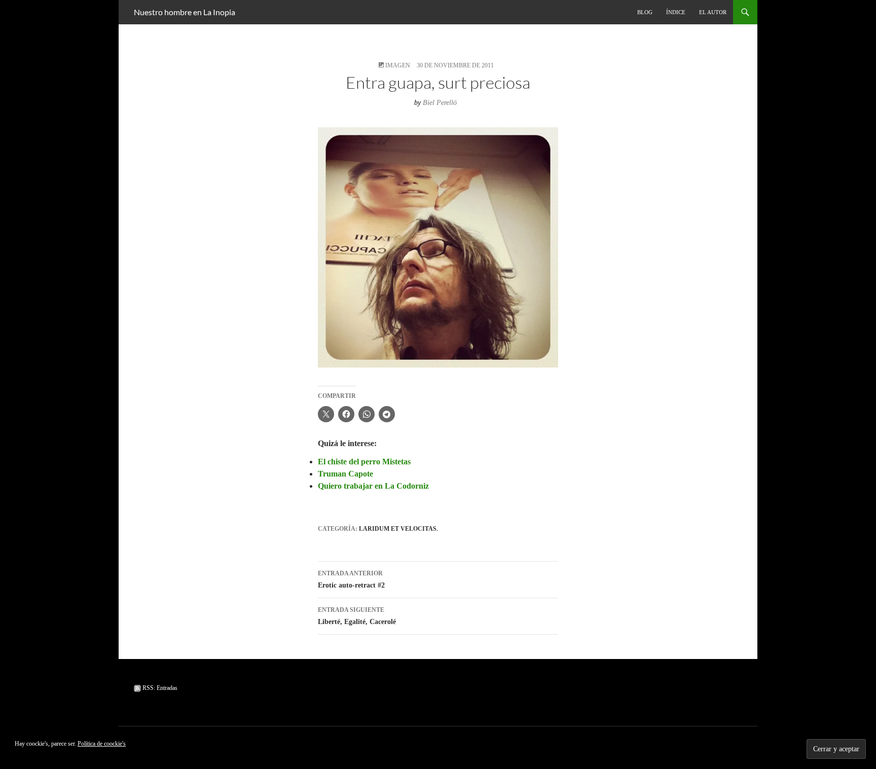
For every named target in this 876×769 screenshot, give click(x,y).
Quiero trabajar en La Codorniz (373, 486)
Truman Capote (345, 473)
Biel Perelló (440, 102)
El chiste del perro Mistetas (364, 461)
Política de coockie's (102, 743)
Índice (675, 12)
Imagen (397, 65)
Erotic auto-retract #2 (351, 579)
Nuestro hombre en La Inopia (184, 12)
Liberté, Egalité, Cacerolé (357, 616)
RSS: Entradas (159, 687)
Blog (644, 12)
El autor (712, 12)
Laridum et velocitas (397, 528)
